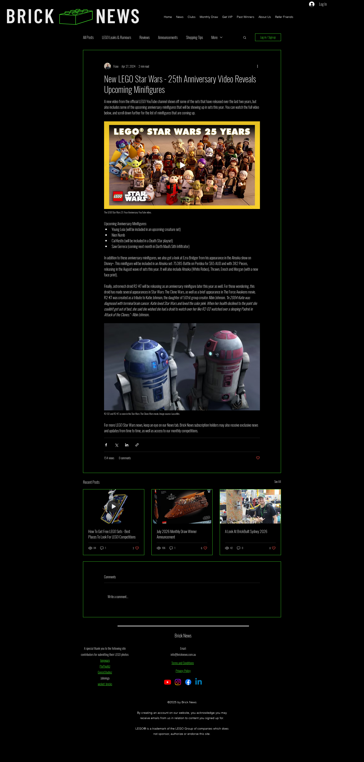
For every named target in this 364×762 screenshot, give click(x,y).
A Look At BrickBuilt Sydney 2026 (246, 531)
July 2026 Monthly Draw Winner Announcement (177, 534)
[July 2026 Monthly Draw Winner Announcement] (182, 506)
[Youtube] (167, 682)
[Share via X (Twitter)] (116, 445)
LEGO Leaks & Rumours (116, 37)
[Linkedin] (198, 682)
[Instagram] (178, 682)
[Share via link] (137, 445)
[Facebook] (188, 682)
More (214, 37)
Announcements (168, 37)
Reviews (144, 37)
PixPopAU (105, 666)
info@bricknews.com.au (183, 654)
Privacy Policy (183, 670)
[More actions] (257, 66)
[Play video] (182, 165)
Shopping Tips (194, 37)
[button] (245, 37)
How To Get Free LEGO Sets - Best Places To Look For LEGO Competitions (111, 534)
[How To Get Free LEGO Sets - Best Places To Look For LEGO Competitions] (113, 506)
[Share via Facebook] (106, 445)
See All (277, 481)
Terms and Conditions (182, 662)
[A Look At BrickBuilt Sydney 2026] (250, 506)
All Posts (88, 37)
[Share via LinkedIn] (127, 445)
